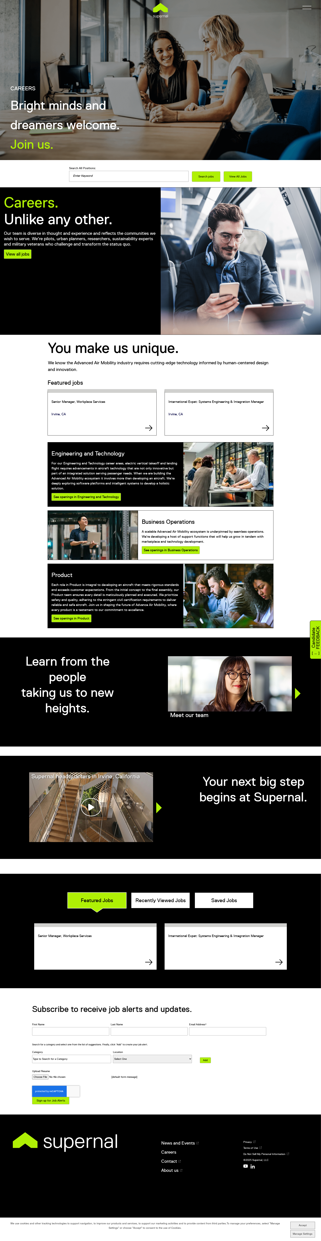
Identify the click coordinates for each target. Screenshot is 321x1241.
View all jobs (17, 254)
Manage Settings (302, 1233)
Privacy (247, 1141)
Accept (303, 1225)
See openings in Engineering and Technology (86, 497)
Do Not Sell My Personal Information (264, 1154)
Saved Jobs (224, 900)
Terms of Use (250, 1147)
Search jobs (206, 176)
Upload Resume (41, 1071)
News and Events (178, 1143)
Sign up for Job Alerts (51, 1100)
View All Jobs (238, 176)
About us (170, 1170)
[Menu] (305, 7)
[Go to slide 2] (232, 733)
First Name (38, 1024)
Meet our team (189, 715)
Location (118, 1052)
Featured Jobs (97, 900)
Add (205, 1060)
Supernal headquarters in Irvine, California (85, 776)
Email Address (197, 1024)
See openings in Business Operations (171, 550)
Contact (169, 1161)
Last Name (117, 1024)
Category (37, 1052)
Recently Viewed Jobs (160, 900)
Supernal (160, 10)
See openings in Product (71, 618)
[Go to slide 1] (227, 733)
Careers (168, 1152)
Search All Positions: (82, 168)
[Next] (298, 693)
